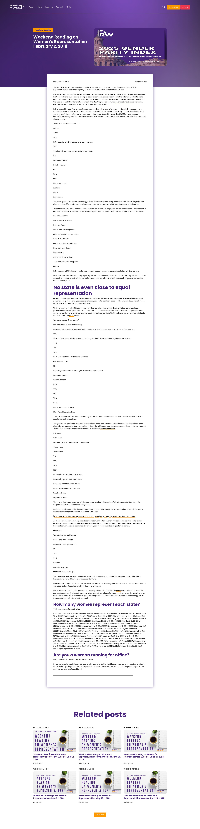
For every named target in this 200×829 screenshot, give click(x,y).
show (118, 590)
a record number (107, 428)
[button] (31, 7)
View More (100, 815)
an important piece (123, 102)
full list (71, 315)
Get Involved (173, 7)
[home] (17, 7)
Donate (185, 7)
